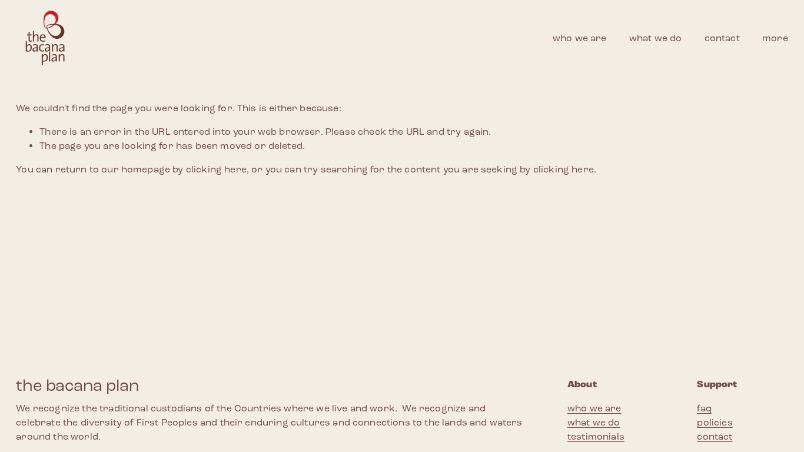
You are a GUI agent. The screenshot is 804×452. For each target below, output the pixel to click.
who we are (580, 38)
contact (722, 38)
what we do (655, 38)
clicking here (216, 169)
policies (714, 422)
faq (704, 408)
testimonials (595, 436)
